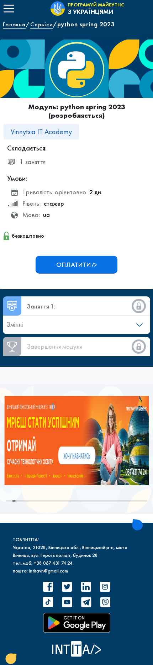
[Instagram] (105, 587)
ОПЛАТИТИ (73, 264)
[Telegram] (86, 602)
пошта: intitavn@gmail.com (40, 571)
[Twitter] (67, 587)
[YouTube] (67, 602)
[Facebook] (48, 587)
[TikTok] (48, 602)
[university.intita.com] (76, 440)
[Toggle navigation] (8, 8)
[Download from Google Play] (76, 623)
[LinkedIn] (86, 587)
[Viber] (105, 602)
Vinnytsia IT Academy (41, 131)
